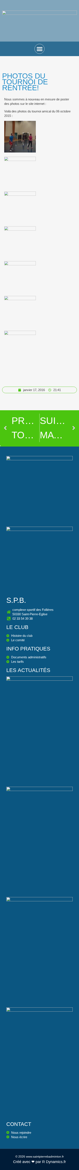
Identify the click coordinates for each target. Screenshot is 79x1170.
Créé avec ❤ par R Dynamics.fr (39, 1162)
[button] (39, 49)
